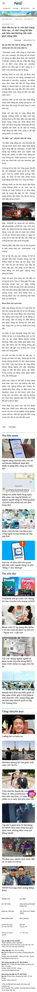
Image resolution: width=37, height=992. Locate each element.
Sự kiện (15, 8)
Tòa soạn (25, 933)
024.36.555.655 (7, 926)
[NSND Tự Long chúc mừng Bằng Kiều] (18, 875)
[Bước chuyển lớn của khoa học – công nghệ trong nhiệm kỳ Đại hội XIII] (18, 519)
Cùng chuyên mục (13, 711)
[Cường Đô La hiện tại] (18, 724)
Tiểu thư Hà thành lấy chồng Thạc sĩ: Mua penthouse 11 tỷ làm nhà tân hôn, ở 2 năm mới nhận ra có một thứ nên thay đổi (18, 795)
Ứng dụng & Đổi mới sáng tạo (27, 905)
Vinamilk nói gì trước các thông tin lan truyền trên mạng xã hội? (18, 599)
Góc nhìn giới (28, 19)
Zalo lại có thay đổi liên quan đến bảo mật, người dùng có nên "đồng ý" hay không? (18, 565)
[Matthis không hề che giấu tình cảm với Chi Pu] (18, 750)
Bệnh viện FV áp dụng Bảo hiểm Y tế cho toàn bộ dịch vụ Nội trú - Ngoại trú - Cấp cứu (18, 630)
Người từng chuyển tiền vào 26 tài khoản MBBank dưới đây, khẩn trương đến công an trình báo (17, 464)
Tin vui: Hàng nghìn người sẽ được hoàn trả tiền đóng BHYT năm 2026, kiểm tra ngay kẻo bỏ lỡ (18, 662)
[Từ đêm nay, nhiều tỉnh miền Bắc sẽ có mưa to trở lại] (18, 847)
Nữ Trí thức (25, 8)
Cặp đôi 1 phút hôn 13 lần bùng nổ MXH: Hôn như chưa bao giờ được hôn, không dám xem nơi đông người (17, 829)
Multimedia (24, 918)
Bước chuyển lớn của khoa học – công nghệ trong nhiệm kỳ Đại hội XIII (18, 534)
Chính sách (19, 19)
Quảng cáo (23, 926)
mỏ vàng (12, 427)
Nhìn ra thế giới (8, 911)
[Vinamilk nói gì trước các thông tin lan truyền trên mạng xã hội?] (18, 586)
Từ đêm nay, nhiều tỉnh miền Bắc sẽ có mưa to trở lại (18, 860)
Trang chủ (6, 8)
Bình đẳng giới (7, 19)
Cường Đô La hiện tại (12, 736)
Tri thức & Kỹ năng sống (27, 912)
